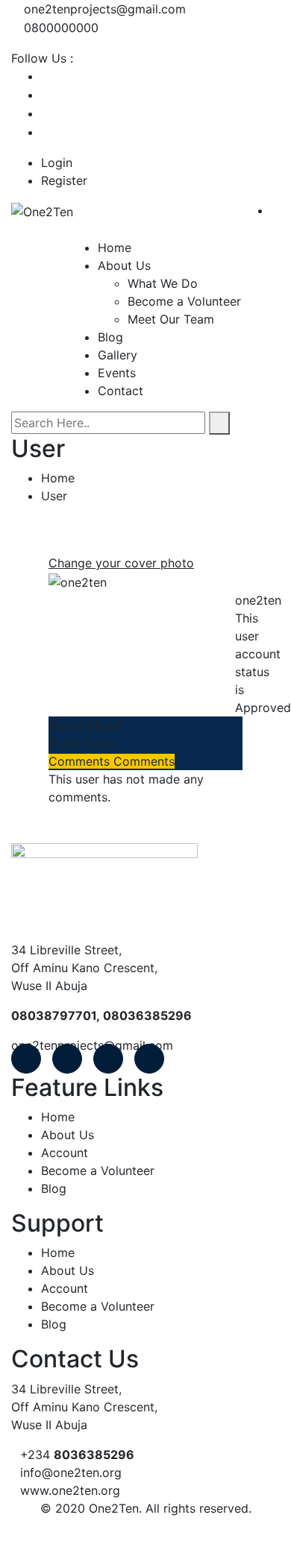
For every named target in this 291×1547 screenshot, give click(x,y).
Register (64, 180)
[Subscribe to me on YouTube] (45, 113)
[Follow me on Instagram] (45, 132)
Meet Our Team (171, 319)
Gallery (117, 354)
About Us (124, 265)
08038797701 (53, 1015)
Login (56, 162)
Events (117, 372)
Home (114, 247)
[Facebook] (26, 1059)
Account (64, 1152)
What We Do (163, 283)
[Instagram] (149, 1059)
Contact (120, 390)
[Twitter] (67, 1059)
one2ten (258, 600)
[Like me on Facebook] (45, 76)
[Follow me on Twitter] (45, 94)
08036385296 (147, 1015)
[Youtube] (108, 1059)
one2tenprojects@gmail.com (105, 8)
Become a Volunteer (184, 301)
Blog (110, 337)
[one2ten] (77, 580)
